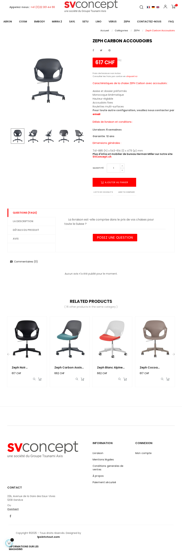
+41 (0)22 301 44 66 (43, 7)
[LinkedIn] (17, 514)
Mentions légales (103, 459)
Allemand (153, 7)
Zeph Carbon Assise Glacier (69, 367)
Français (148, 7)
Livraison (98, 453)
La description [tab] (23, 221)
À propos (98, 476)
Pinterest (109, 50)
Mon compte (143, 453)
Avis (16, 238)
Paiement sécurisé (104, 482)
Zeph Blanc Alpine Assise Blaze (110, 367)
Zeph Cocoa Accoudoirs (149, 367)
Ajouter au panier (116, 182)
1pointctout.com (48, 537)
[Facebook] (10, 516)
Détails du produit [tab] (26, 230)
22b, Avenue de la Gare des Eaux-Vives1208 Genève (31, 498)
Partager (93, 50)
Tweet (101, 50)
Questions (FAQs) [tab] (25, 212)
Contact (13, 509)
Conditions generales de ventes (108, 467)
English (157, 7)
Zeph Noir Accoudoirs (20, 367)
